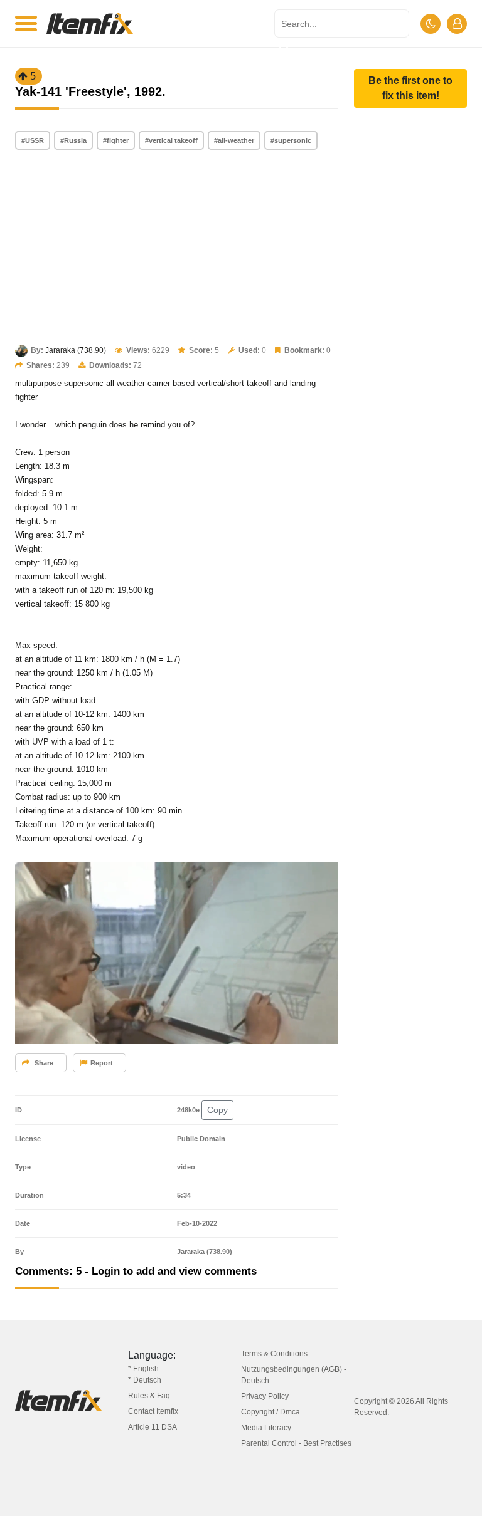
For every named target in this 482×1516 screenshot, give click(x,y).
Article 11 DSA (152, 1427)
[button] (410, 88)
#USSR (32, 140)
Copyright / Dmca (270, 1412)
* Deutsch (144, 1380)
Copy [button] (217, 1110)
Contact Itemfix (153, 1411)
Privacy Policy (265, 1396)
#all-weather (234, 140)
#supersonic (290, 140)
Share (43, 1063)
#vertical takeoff (171, 140)
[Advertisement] (176, 248)
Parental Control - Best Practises (296, 1443)
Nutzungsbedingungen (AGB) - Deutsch (293, 1375)
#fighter (116, 140)
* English (143, 1368)
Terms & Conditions (274, 1353)
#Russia (73, 140)
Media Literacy (266, 1427)
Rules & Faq (149, 1395)
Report (101, 1063)
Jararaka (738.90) (75, 350)
